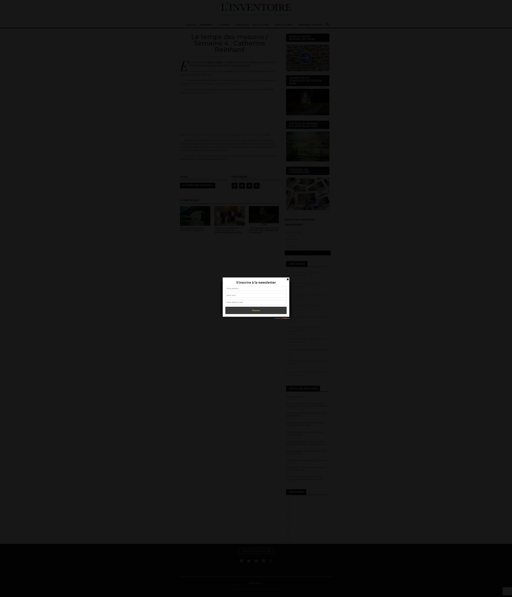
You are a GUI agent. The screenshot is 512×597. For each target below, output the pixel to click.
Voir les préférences (277, 306)
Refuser (255, 306)
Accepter (234, 306)
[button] (287, 284)
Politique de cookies (254, 313)
